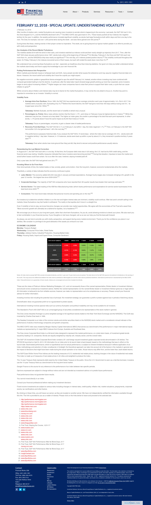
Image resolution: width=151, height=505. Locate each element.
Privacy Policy (70, 500)
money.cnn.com (26, 413)
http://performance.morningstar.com (34, 399)
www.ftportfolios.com (28, 451)
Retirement (50, 470)
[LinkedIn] (22, 2)
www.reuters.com (27, 427)
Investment (50, 472)
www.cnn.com (26, 430)
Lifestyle (49, 483)
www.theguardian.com (29, 423)
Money (49, 481)
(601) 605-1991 (126, 2)
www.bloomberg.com (28, 411)
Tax (48, 479)
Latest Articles (51, 485)
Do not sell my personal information (106, 482)
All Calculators (51, 489)
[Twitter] (19, 2)
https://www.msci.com (29, 406)
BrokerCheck (102, 467)
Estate (49, 475)
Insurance (50, 477)
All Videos (50, 487)
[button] (75, 11)
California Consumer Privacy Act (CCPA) (119, 481)
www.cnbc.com (26, 409)
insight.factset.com (28, 453)
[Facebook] (25, 2)
